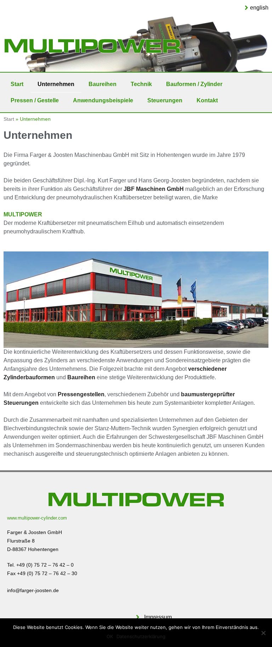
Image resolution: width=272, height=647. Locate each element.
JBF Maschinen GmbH (154, 189)
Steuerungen (164, 100)
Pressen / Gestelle (35, 100)
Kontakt (207, 100)
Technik (141, 84)
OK (110, 636)
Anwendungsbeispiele (103, 100)
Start (17, 84)
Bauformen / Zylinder (194, 84)
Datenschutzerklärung (141, 636)
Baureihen (103, 84)
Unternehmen (56, 84)
